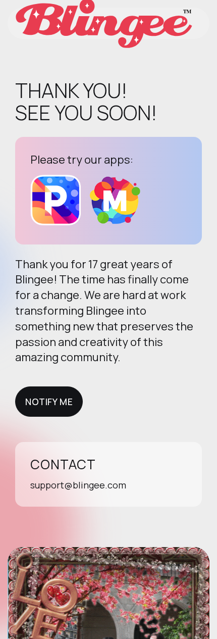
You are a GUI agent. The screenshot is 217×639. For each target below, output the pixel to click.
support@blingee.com (78, 485)
